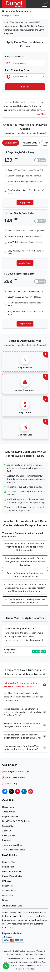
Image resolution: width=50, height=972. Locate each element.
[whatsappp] (6, 966)
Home (5, 11)
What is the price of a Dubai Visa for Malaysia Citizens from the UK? (22, 725)
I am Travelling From (17, 70)
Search (25, 86)
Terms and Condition (12, 845)
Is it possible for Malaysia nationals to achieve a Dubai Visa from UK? (23, 685)
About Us (6, 830)
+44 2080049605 (15, 777)
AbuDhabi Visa (9, 890)
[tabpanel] (25, 237)
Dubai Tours (8, 807)
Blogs (5, 900)
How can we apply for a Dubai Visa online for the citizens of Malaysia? (21, 748)
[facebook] (5, 791)
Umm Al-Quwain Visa (12, 871)
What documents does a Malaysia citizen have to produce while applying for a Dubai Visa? (23, 712)
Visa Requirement (20, 11)
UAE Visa (6, 881)
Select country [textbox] (20, 63)
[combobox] (25, 63)
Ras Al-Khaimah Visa (12, 876)
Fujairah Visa (8, 866)
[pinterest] (17, 791)
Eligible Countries (10, 816)
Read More (40, 114)
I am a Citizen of (14, 56)
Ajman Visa (7, 895)
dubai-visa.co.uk (27, 951)
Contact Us (7, 826)
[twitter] (11, 791)
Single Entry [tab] (11, 142)
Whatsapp (11, 783)
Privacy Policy (8, 835)
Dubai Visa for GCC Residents (16, 821)
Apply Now (25, 202)
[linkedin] (24, 791)
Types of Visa (8, 811)
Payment (6, 840)
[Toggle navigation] (45, 4)
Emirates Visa (8, 862)
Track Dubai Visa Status (13, 849)
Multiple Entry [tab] (30, 142)
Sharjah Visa (7, 885)
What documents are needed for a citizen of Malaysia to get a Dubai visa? (23, 736)
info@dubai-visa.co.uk (17, 771)
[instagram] (30, 791)
